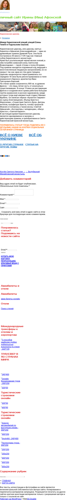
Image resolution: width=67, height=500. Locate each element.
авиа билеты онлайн (10, 299)
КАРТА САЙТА (8, 483)
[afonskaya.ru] (5, 9)
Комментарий (7, 195)
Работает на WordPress (10, 499)
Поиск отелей (7, 308)
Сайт (2, 207)
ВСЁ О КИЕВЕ (11, 135)
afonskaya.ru (5, 12)
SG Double (31, 499)
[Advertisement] (7, 163)
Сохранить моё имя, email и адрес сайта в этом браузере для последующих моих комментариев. (23, 213)
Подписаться (3, 252)
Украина (6, 38)
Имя (2, 199)
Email (3, 203)
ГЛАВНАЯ (6, 480)
